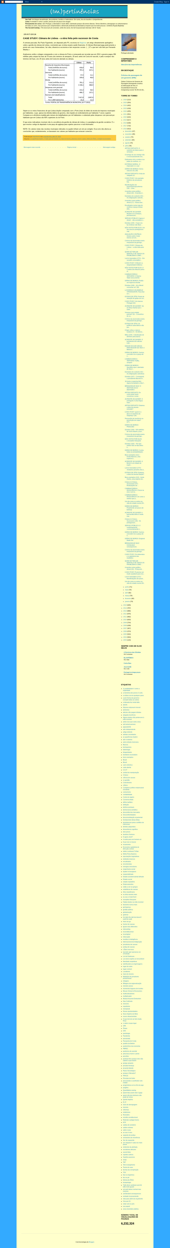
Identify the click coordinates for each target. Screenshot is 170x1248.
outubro (128, 137)
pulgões (125, 1088)
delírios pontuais (128, 807)
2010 (125, 620)
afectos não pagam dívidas (132, 712)
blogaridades (127, 752)
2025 (125, 102)
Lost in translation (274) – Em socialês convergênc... (135, 259)
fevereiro (128, 598)
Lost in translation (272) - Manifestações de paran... (134, 577)
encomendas (127, 864)
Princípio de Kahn (129, 1078)
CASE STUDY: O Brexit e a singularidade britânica (134, 264)
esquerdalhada (128, 874)
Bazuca (125, 745)
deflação (126, 805)
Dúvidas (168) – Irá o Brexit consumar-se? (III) (134, 286)
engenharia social (129, 869)
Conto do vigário (128, 797)
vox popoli (126, 1206)
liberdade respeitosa (130, 961)
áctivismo (126, 710)
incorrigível (126, 934)
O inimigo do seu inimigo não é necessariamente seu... (135, 155)
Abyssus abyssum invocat (131, 707)
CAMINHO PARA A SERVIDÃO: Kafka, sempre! (132, 360)
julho (127, 146)
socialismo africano (129, 1149)
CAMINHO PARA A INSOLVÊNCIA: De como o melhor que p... (135, 496)
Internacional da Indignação (132, 942)
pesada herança (128, 1066)
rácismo (125, 1107)
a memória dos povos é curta (132, 693)
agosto (127, 143)
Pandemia (126, 1036)
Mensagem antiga (109, 147)
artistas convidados (129, 734)
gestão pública (128, 910)
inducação (126, 937)
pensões (126, 1056)
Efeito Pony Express (130, 854)
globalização (127, 912)
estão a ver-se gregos (130, 887)
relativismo (126, 1112)
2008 (125, 625)
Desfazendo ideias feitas (131, 820)
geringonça (127, 907)
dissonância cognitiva (130, 829)
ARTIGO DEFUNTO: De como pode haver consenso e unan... (133, 394)
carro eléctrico (128, 765)
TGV (124, 1172)
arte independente (129, 729)
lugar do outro (127, 966)
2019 (125, 120)
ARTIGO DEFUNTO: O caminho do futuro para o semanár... (134, 150)
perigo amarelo (128, 1063)
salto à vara (127, 1130)
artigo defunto (127, 732)
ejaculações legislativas (131, 856)
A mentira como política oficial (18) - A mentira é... (134, 192)
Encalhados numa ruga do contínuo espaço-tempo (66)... (134, 207)
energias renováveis (130, 867)
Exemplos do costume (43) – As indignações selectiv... (134, 197)
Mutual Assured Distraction (132, 999)
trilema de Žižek (91, 139)
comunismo (127, 792)
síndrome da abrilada (130, 1147)
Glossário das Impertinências (131, 65)
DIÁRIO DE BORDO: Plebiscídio (132, 426)
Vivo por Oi (126, 1201)
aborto (125, 705)
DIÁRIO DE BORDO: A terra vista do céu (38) (134, 170)
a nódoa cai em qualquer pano (133, 695)
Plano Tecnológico (129, 1071)
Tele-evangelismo (129, 1165)
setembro (128, 140)
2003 (125, 640)
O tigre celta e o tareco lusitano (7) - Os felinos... (134, 331)
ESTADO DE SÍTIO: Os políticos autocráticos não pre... (134, 325)
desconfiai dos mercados (131, 812)
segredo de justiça (129, 1135)
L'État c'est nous (128, 949)
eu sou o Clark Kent (129, 897)
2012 (125, 614)
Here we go (127, 921)
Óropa (125, 1028)
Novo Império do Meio (130, 1014)
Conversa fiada (128, 800)
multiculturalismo (128, 994)
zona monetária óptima (131, 1209)
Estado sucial (127, 879)
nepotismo (126, 1006)
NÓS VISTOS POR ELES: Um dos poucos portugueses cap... (135, 229)
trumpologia (127, 1182)
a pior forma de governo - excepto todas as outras (131, 699)
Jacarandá (127, 667)
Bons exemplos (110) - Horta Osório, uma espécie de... (134, 478)
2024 (125, 105)
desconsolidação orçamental (132, 817)
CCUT (125, 770)
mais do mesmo (66, 139)
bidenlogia (126, 750)
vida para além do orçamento (133, 1199)
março (127, 596)
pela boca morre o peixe (78, 139)
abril (126, 593)
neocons (126, 1004)
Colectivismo (127, 782)
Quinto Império (128, 1099)
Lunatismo (126, 971)
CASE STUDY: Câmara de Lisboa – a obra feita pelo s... (134, 247)
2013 (125, 611)
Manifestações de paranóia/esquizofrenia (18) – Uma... (133, 186)
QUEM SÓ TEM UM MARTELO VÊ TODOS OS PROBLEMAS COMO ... (134, 253)
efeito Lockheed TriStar (131, 851)
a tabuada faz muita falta (131, 702)
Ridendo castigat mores (131, 1120)
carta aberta (127, 767)
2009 (125, 623)
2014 (125, 608)
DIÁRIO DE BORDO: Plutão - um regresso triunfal (134, 281)
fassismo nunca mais (130, 905)
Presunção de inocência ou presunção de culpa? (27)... (134, 420)
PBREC (125, 1048)
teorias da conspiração (130, 1170)
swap (125, 1160)
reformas (126, 1110)
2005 (125, 634)
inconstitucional (128, 932)
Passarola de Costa (129, 1041)
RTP (124, 1122)
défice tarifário (128, 802)
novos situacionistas (130, 1016)
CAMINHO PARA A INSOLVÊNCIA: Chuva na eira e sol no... (134, 490)
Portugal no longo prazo (132, 672)
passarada (126, 1038)
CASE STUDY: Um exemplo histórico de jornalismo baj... (134, 180)
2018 (125, 123)
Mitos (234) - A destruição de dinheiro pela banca (134, 335)
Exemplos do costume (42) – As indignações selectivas (134, 373)
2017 (125, 126)
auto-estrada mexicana (131, 742)
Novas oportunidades (130, 1011)
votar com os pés (128, 1204)
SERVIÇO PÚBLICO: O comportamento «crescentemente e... (133, 527)
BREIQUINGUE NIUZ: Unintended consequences (132, 545)
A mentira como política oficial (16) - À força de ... (134, 568)
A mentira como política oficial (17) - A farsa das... (134, 201)
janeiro (127, 601)
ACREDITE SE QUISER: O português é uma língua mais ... (134, 400)
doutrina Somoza (129, 834)
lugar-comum (127, 969)
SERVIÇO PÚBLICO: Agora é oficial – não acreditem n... (134, 219)
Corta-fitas (127, 663)
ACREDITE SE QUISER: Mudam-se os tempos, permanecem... (133, 213)
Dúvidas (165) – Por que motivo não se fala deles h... (134, 445)
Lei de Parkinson (128, 956)
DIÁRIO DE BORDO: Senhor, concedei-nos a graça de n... (134, 354)
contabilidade (127, 794)
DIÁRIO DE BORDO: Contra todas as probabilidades (134, 451)
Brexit (125, 762)
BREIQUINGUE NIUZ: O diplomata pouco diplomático (133, 388)
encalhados (127, 861)
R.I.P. (124, 1102)
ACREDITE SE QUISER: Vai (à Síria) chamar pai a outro (134, 308)
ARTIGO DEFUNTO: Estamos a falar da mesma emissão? (135, 407)
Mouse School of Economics (132, 991)
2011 (125, 617)
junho (127, 587)
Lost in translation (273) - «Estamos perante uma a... (135, 468)
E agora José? (128, 837)
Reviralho (126, 1115)
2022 (125, 111)
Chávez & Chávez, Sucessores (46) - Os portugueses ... (133, 521)
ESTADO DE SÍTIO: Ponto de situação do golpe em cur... (135, 297)
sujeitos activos (128, 1155)
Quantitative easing (129, 1090)
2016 (125, 129)
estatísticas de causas (130, 889)
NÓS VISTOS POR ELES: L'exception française (133, 440)
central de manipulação (131, 772)
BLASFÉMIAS (128, 658)
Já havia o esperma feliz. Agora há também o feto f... (135, 382)
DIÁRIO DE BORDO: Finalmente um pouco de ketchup (134, 508)
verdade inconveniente (104, 139)
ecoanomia (127, 844)
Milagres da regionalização (132, 983)
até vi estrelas (127, 739)
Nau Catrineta (127, 1001)
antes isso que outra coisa (132, 722)
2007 (125, 628)
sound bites (127, 1152)
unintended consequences (132, 1194)
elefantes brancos (129, 859)
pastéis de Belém (129, 1043)
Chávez (125, 775)
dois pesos (126, 832)
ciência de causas (129, 778)
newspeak (126, 1009)
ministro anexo (128, 986)
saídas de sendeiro (129, 1125)
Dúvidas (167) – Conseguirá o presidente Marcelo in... (134, 377)
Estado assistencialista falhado (133, 877)
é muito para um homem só (52, 139)
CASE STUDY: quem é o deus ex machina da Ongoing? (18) (133, 413)
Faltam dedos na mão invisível (133, 902)
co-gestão (126, 780)
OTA (124, 1031)
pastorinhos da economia (131, 1046)
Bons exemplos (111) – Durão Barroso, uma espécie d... (132, 456)
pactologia (126, 1033)
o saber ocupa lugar (130, 1023)
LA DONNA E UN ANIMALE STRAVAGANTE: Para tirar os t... (134, 292)
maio (127, 590)
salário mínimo (128, 1127)
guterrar (125, 915)
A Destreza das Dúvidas (132, 652)
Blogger (91, 1242)
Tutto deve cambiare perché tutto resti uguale (132, 1186)
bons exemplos (128, 757)
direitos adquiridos (129, 827)
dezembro (128, 131)
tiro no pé (126, 1177)
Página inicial (71, 147)
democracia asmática (130, 810)
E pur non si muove (129, 842)
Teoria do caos (128, 1167)
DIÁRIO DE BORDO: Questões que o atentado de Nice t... (134, 367)
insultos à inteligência (130, 939)
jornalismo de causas (130, 944)
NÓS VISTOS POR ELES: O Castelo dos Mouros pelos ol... (134, 269)
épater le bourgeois (129, 871)
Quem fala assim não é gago (132, 1093)
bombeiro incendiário (130, 755)
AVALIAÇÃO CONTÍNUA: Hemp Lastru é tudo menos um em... (133, 236)
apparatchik (127, 727)
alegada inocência (129, 715)
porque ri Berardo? (129, 1073)
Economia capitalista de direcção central (131, 848)
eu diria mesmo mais (130, 894)
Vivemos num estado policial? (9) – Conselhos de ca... (134, 314)
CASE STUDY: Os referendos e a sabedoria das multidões (135, 556)
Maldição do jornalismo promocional (131, 977)
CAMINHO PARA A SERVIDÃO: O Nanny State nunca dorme (133, 276)
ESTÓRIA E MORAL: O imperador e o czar (132, 165)
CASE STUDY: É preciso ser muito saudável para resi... (134, 573)
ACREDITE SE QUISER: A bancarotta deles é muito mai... (134, 514)
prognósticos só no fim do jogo (133, 1085)
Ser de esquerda (128, 1140)
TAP (124, 1162)
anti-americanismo (129, 724)
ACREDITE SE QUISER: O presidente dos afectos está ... (134, 341)
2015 (125, 605)
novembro (128, 134)
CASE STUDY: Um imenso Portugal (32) (134, 302)
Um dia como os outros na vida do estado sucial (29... (135, 502)
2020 (125, 117)
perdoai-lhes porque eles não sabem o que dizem (133, 1059)
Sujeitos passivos (129, 1157)
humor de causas (129, 924)
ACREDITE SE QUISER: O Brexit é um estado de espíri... (134, 463)
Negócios (83, 43)
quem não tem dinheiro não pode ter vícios (132, 1096)
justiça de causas (129, 947)
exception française (129, 899)
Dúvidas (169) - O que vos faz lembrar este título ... (134, 224)
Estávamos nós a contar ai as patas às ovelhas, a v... (135, 160)
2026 (125, 100)
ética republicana (129, 892)
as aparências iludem (36, 139)
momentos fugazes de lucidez (133, 988)
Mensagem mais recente (32, 147)
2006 (125, 631)
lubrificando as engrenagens (132, 964)
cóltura (125, 785)
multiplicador (127, 996)
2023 (125, 108)
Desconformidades (129, 815)
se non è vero (127, 1132)
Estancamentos (128, 884)
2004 (125, 637)
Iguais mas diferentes (130, 927)
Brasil (125, 760)
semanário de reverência (131, 1137)
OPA (124, 1026)
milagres (126, 981)
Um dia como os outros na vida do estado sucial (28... (135, 582)
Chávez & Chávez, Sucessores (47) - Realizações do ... (132, 484)
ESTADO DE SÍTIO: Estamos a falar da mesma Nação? (134, 473)
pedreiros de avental (130, 1051)
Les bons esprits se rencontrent (133, 959)
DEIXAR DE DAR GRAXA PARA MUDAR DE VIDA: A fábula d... (134, 348)
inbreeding (126, 929)
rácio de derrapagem (130, 1105)
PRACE (125, 1076)
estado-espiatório (129, 882)
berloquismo (127, 747)
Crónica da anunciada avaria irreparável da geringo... (134, 241)
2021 (125, 114)
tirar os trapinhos (128, 1175)
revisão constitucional (130, 1117)
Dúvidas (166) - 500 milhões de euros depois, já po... (134, 430)
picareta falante (128, 1068)
